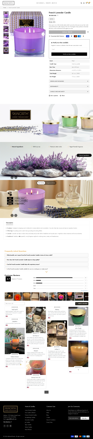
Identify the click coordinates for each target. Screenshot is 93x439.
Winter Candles (28, 427)
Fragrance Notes (51, 183)
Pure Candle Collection (30, 412)
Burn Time (84, 159)
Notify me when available (69, 54)
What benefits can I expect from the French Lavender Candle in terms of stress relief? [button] (29, 255)
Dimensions (84, 163)
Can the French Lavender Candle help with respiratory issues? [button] (23, 264)
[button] (88, 32)
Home (4, 7)
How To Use (41, 183)
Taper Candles (28, 424)
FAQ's (47, 412)
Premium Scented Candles (31, 415)
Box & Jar (84, 166)
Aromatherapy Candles (30, 417)
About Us (48, 410)
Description (9, 223)
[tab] (46, 255)
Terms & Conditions (50, 420)
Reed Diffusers (28, 429)
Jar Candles (27, 422)
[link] (46, 123)
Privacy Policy (49, 422)
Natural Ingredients (84, 155)
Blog (47, 415)
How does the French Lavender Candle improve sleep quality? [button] (23, 260)
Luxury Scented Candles (30, 410)
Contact (48, 417)
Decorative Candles (29, 420)
